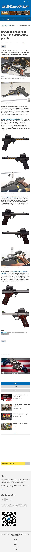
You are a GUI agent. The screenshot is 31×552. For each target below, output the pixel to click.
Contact (15, 541)
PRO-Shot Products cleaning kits (21, 414)
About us (15, 539)
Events (8, 332)
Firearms (13, 332)
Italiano (3, 46)
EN (26, 1)
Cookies (15, 549)
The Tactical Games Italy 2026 (20, 423)
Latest (18, 383)
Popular (15, 386)
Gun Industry (19, 332)
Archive (15, 390)
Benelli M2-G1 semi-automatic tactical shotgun (20, 395)
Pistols (23, 42)
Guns (25, 332)
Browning (4, 332)
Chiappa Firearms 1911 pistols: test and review (21, 405)
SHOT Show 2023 (5, 334)
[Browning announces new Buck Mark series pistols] (15, 67)
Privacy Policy (15, 546)
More (15, 432)
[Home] (15, 6)
